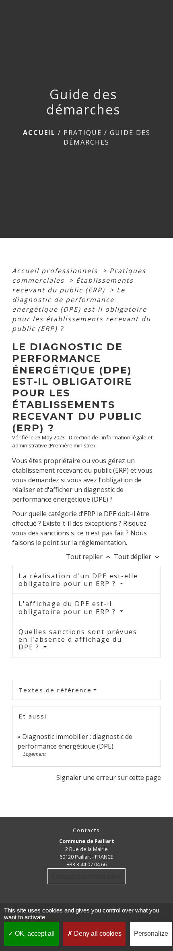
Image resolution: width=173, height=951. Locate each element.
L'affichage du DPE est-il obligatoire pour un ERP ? (68, 607)
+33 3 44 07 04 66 (87, 864)
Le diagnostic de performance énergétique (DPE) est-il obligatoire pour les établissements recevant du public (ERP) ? (81, 309)
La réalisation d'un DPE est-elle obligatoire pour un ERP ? (78, 579)
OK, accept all (34, 933)
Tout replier (89, 556)
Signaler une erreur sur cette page (108, 777)
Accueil (39, 132)
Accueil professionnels (56, 270)
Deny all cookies (97, 933)
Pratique (83, 132)
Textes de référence (55, 690)
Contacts (86, 830)
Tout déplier (137, 556)
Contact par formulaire (86, 876)
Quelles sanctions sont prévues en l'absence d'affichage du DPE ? (78, 639)
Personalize (151, 933)
